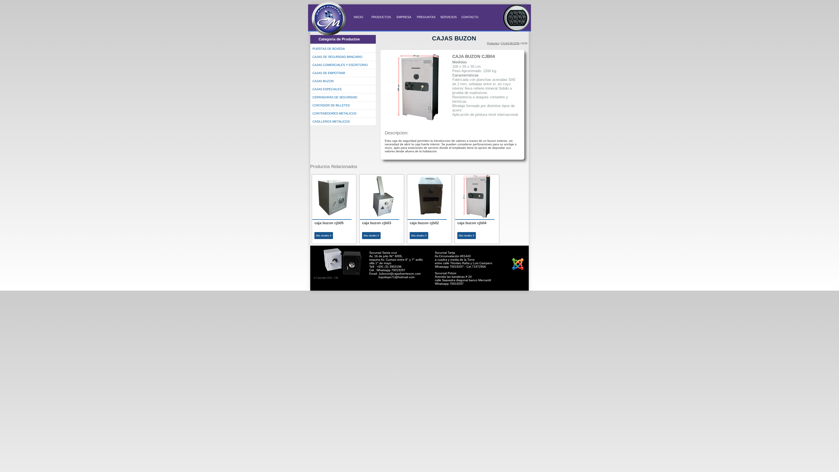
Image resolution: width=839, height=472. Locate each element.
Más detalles (323, 235)
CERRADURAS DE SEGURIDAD (334, 97)
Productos (493, 43)
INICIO (358, 17)
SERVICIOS (448, 17)
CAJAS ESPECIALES (326, 89)
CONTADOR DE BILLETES (331, 105)
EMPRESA (404, 17)
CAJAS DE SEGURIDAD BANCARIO (337, 57)
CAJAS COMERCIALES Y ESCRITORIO (340, 65)
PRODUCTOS (381, 17)
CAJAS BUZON (323, 81)
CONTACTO (469, 17)
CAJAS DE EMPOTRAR (328, 73)
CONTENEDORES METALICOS (334, 113)
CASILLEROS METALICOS (331, 121)
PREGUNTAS (426, 17)
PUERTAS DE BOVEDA (328, 48)
